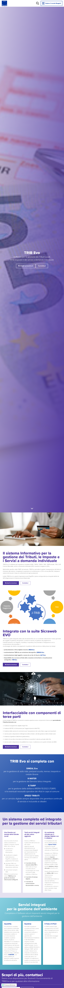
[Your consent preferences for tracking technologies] (9, 985)
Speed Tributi (52, 844)
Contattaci (42, 266)
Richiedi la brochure (25, 266)
